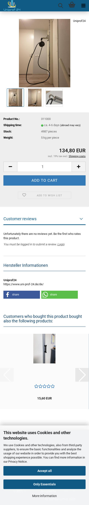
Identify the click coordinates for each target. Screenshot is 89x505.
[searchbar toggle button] (60, 5)
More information (44, 496)
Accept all (44, 471)
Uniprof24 (79, 21)
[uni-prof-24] (10, 5)
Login (60, 244)
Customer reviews (20, 218)
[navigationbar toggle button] (83, 5)
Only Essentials (44, 484)
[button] (10, 167)
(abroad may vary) (70, 125)
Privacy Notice (17, 461)
